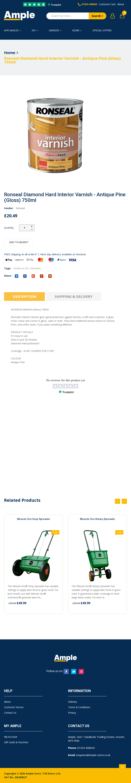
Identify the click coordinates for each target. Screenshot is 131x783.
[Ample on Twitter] (73, 671)
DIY (34, 30)
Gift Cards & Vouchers (16, 742)
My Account (10, 736)
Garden (54, 30)
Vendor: (8, 208)
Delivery (72, 701)
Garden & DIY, (21, 268)
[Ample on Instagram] (81, 671)
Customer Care (107, 4)
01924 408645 (89, 4)
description (24, 296)
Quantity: (9, 227)
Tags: (7, 268)
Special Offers (102, 30)
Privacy (72, 712)
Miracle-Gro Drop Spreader (33, 519)
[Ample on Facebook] (66, 671)
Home (75, 30)
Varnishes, (35, 268)
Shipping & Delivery (73, 296)
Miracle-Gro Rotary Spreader (97, 519)
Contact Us (10, 712)
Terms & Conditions (79, 707)
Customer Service (14, 707)
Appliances (11, 30)
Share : (8, 275)
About (120, 4)
